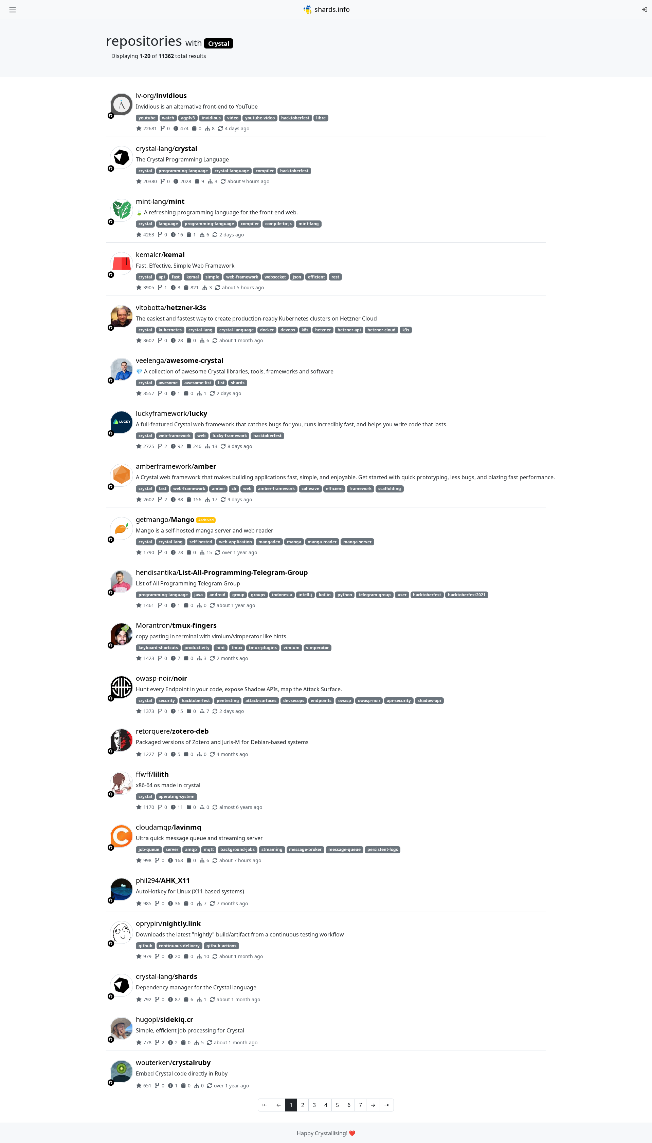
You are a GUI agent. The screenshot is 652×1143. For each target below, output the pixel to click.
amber (218, 488)
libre (321, 118)
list (221, 383)
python (345, 595)
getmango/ (165, 519)
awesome (168, 383)
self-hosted (200, 542)
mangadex (269, 542)
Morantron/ (176, 625)
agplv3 (188, 118)
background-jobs (237, 849)
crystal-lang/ (166, 148)
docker (267, 330)
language (168, 224)
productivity (197, 648)
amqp (191, 849)
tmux (237, 648)
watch (168, 118)
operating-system (177, 796)
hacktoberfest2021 (467, 595)
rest (335, 277)
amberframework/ (176, 466)
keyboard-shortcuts (158, 648)
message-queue (344, 849)
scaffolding (389, 488)
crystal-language (232, 171)
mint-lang (308, 224)
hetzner (323, 330)
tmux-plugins (263, 648)
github (145, 946)
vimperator (317, 648)
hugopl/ (164, 1019)
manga (294, 542)
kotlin (325, 595)
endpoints (321, 700)
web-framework (242, 277)
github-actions (221, 946)
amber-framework (276, 488)
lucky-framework (230, 436)
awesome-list (197, 383)
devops (287, 330)
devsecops (293, 700)
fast (176, 277)
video (232, 118)
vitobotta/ (171, 307)
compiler (265, 171)
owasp (344, 700)
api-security (399, 700)
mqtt (209, 849)
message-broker (305, 849)
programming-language (183, 171)
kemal (192, 277)
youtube (147, 118)
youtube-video (260, 118)
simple (212, 277)
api (162, 277)
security (167, 700)
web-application (235, 542)
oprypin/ (168, 923)
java (198, 595)
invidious (211, 118)
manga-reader (322, 542)
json (297, 277)
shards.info (331, 9)
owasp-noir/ (161, 678)
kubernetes (170, 330)
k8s (305, 330)
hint (220, 648)
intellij (305, 595)
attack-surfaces (261, 700)
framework (360, 488)
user (402, 595)
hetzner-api (349, 330)
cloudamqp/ (168, 827)
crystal (145, 171)
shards (237, 383)
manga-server (357, 542)
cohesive (310, 488)
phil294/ (163, 880)
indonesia (282, 595)
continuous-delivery (179, 946)
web (201, 436)
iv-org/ (161, 95)
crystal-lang (200, 330)
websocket (275, 277)
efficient (316, 277)
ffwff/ (152, 774)
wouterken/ (173, 1062)
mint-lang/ (160, 201)
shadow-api (429, 700)
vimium (292, 648)
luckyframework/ (171, 413)
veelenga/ (179, 360)
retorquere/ (172, 731)
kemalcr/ (160, 254)
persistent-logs (382, 849)
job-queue (149, 849)
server (172, 849)
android (217, 595)
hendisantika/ (222, 572)
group (238, 595)
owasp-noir (369, 700)
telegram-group (375, 595)
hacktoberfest (295, 118)
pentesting (228, 700)
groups (258, 595)
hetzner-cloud (381, 330)
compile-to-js (278, 224)
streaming (272, 849)
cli (234, 488)
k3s (405, 330)
